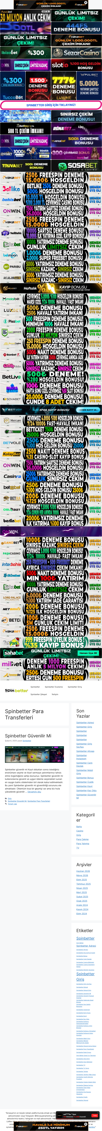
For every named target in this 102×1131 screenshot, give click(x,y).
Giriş (10, 798)
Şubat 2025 (82, 896)
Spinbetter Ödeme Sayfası (84, 1085)
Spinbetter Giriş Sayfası (84, 984)
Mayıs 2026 (82, 875)
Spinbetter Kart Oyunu (83, 1013)
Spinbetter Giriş (75, 687)
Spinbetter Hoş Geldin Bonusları (83, 1005)
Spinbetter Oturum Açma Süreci (86, 1046)
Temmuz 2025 (83, 884)
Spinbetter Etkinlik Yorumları (85, 970)
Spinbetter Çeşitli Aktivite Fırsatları (84, 1078)
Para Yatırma (82, 843)
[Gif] (51, 288)
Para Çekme (82, 839)
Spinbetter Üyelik (85, 782)
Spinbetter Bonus (85, 778)
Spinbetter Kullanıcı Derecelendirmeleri (82, 1022)
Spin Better (79, 943)
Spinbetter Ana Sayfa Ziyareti (85, 953)
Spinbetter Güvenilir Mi (28, 735)
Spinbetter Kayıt (84, 786)
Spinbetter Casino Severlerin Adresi (85, 965)
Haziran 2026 (83, 871)
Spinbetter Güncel (82, 987)
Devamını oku (34, 792)
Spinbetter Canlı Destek (84, 959)
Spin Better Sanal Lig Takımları (86, 1055)
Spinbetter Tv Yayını (82, 1068)
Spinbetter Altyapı (85, 751)
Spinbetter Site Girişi (83, 1059)
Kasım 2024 (82, 909)
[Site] (51, 177)
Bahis (79, 826)
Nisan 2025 (82, 888)
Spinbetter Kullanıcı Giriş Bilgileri (84, 1027)
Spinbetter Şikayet (39, 694)
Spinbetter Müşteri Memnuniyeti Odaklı (82, 1042)
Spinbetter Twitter (82, 1071)
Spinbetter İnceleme (54, 687)
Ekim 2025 (81, 879)
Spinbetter (35, 687)
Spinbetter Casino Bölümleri (85, 962)
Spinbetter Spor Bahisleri (84, 1062)
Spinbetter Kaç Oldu (86, 790)
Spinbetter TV (80, 1065)
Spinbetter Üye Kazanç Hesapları (83, 1093)
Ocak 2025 (81, 901)
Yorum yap (12, 804)
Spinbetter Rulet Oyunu (83, 1052)
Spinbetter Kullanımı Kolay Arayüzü (84, 1034)
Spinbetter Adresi (85, 722)
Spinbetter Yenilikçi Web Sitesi (86, 1074)
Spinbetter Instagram (83, 1010)
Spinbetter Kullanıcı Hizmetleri (86, 1031)
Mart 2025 (81, 892)
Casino (79, 831)
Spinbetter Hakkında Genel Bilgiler (84, 1001)
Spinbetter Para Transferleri (38, 801)
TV (77, 848)
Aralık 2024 (82, 905)
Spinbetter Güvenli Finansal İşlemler (85, 997)
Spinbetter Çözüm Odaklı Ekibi (86, 1082)
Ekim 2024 (81, 913)
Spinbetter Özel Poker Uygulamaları (83, 1088)
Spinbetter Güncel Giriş (83, 990)
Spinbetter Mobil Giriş (83, 1038)
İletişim (55, 694)
